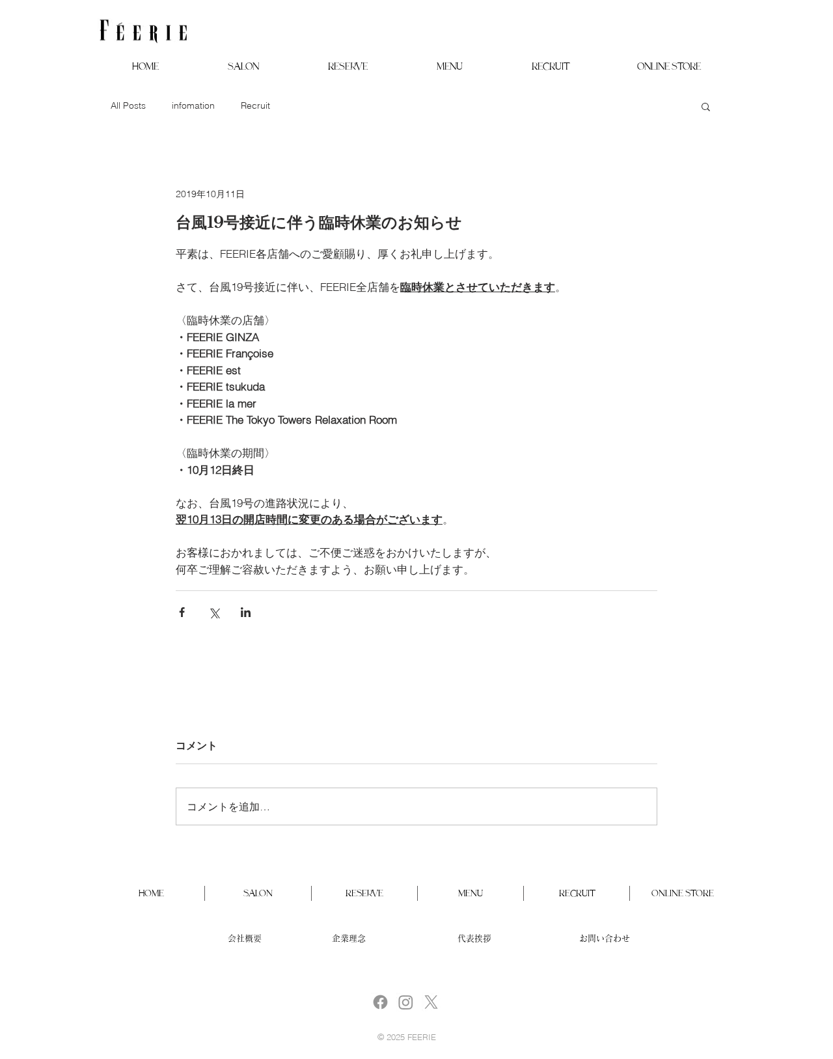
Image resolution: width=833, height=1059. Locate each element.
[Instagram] (405, 1002)
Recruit (255, 105)
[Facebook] (380, 1002)
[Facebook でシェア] (182, 612)
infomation (193, 105)
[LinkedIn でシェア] (245, 612)
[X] (431, 1002)
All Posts (128, 105)
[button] (243, 66)
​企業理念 (349, 938)
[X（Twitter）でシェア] (214, 612)
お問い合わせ (604, 938)
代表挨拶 (474, 938)
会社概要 (245, 938)
